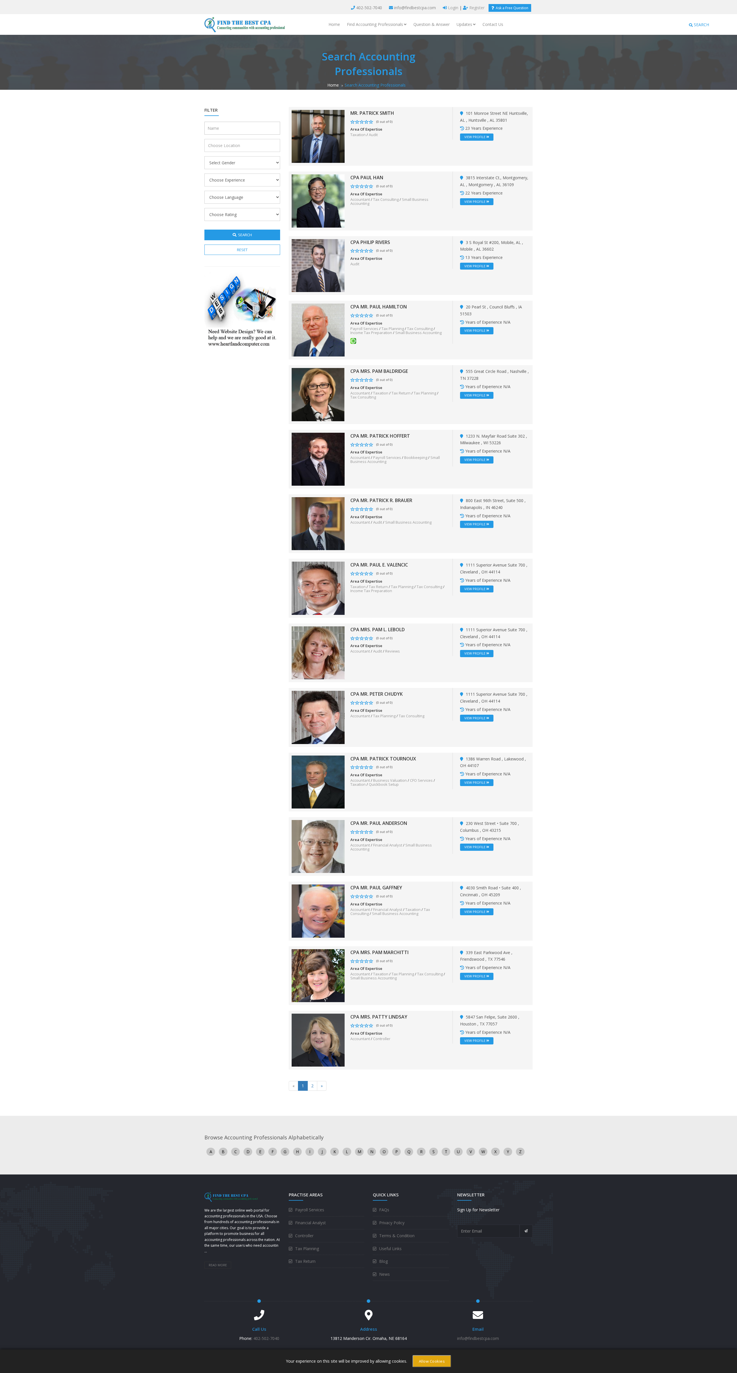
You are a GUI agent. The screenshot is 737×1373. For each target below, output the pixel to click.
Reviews (392, 651)
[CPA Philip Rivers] (318, 265)
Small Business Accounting (418, 332)
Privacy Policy (391, 1222)
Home (334, 24)
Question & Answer (431, 24)
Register (476, 7)
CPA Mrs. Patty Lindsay (378, 1017)
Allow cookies (432, 1361)
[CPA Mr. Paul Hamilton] (318, 329)
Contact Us (493, 24)
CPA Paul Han (366, 177)
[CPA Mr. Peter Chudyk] (318, 717)
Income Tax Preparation (371, 332)
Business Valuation (390, 780)
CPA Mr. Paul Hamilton (378, 307)
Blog (383, 1261)
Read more (218, 1265)
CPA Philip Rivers (370, 242)
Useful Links (390, 1248)
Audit (373, 134)
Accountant (360, 199)
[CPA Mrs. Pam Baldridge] (318, 394)
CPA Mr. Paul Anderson (378, 823)
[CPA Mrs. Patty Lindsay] (318, 1039)
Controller (381, 1038)
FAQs (384, 1209)
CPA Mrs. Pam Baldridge (379, 371)
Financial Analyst (387, 845)
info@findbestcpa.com (415, 7)
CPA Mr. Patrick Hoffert (380, 436)
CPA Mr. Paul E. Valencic (379, 565)
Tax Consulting (386, 199)
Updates (464, 24)
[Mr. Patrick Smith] (318, 136)
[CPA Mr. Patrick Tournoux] (318, 781)
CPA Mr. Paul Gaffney (376, 887)
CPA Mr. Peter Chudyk (376, 694)
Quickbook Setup (384, 784)
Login (452, 7)
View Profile (475, 137)
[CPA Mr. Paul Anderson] (318, 846)
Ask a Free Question (511, 7)
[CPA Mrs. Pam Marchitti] (318, 975)
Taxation (358, 134)
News (384, 1274)
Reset (242, 249)
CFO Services (421, 780)
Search (244, 234)
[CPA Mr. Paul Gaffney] (318, 910)
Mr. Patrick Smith (372, 113)
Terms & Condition (397, 1235)
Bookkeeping (415, 457)
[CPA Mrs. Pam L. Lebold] (318, 652)
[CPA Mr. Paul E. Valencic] (318, 587)
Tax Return (401, 393)
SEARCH (701, 24)
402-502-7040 (369, 7)
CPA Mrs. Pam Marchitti (379, 952)
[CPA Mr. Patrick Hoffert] (318, 459)
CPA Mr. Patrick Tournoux (383, 759)
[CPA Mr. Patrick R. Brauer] (318, 523)
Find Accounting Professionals (375, 24)
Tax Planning (392, 328)
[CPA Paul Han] (318, 200)
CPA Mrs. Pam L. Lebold (377, 629)
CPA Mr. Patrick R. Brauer (381, 500)
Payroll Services (364, 328)
